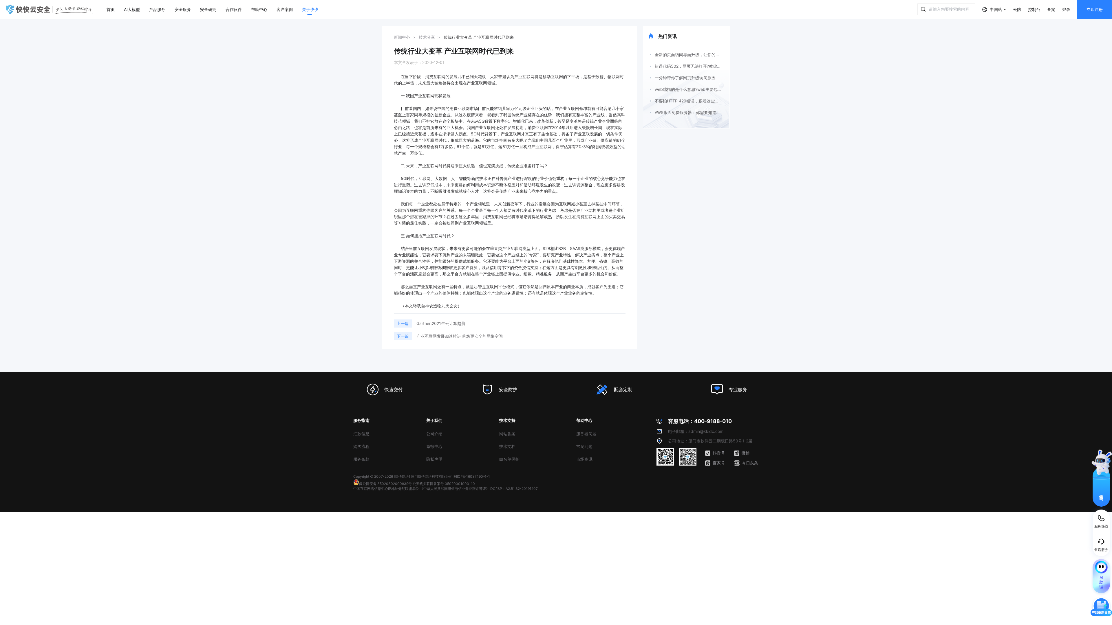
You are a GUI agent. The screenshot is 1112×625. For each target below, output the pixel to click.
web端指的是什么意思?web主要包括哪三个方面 (698, 89)
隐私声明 (434, 459)
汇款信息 (361, 433)
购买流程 (361, 446)
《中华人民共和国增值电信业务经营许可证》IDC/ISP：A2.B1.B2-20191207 (479, 488)
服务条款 (361, 459)
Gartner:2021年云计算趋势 (440, 323)
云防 (1017, 9)
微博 (746, 453)
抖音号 (719, 453)
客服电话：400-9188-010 (700, 421)
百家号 (719, 462)
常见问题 (584, 446)
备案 (1051, 9)
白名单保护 (509, 459)
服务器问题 (586, 433)
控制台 (1034, 9)
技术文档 (507, 446)
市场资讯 (584, 459)
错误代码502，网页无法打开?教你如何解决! (694, 66)
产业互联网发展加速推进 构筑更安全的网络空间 (459, 336)
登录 (1066, 9)
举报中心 (434, 446)
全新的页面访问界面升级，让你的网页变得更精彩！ (701, 54)
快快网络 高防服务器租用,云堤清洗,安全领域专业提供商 (49, 9)
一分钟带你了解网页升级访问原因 (685, 77)
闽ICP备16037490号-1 (471, 476)
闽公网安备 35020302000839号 (385, 483)
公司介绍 (434, 433)
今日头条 (750, 462)
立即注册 (1095, 9)
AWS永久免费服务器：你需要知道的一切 (691, 112)
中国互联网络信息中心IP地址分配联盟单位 (386, 488)
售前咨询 (1101, 492)
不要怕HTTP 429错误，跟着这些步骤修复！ (695, 100)
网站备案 (507, 433)
